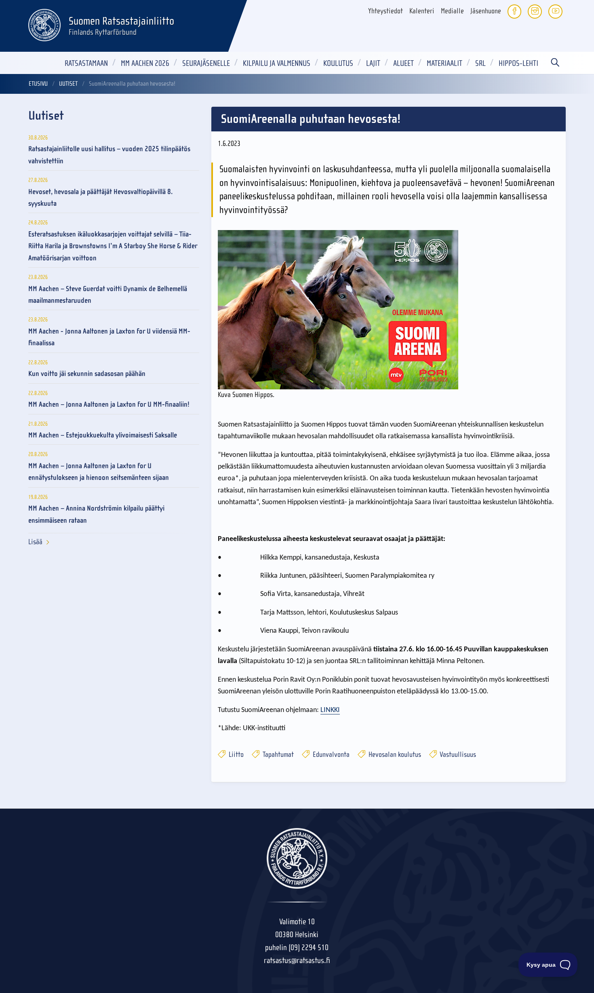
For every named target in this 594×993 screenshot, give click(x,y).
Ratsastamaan (86, 63)
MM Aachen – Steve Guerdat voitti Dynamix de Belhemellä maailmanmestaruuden (107, 295)
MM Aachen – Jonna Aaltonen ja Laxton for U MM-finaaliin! (109, 404)
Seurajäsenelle (206, 63)
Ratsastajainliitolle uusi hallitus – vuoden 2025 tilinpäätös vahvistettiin (109, 155)
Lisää (35, 542)
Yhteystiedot (385, 11)
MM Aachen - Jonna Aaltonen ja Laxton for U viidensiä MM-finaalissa (109, 337)
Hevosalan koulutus (394, 754)
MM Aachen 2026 (145, 63)
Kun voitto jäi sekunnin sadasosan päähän (86, 374)
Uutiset (68, 83)
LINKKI (330, 710)
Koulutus (338, 63)
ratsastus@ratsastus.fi (297, 960)
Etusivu (38, 83)
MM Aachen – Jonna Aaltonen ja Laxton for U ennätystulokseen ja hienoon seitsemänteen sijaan (98, 472)
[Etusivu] (44, 24)
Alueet (403, 63)
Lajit (373, 63)
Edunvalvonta (330, 754)
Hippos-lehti (518, 63)
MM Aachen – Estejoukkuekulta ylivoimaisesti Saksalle (102, 435)
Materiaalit (444, 63)
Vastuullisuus (457, 754)
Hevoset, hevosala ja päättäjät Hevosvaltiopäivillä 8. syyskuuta (100, 198)
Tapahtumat (277, 754)
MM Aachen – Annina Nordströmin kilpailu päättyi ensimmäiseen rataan (96, 514)
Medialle (452, 11)
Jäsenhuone (485, 11)
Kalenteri (421, 11)
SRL (480, 63)
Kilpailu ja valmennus (276, 63)
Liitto (235, 754)
